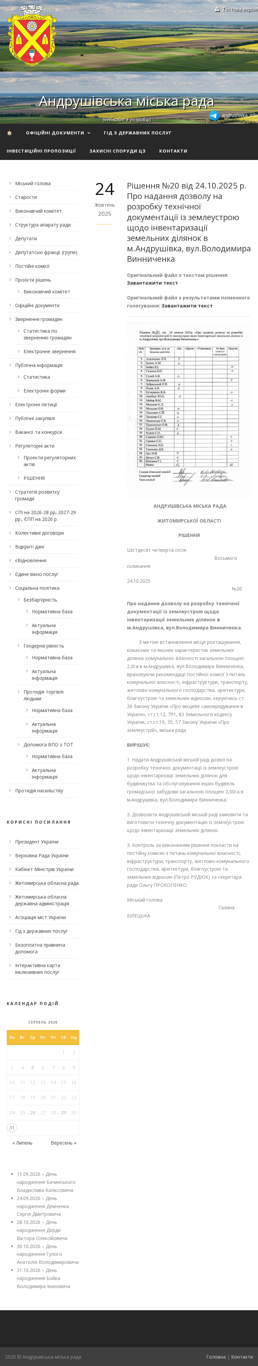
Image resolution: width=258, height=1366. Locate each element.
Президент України (36, 841)
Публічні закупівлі (35, 418)
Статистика (37, 377)
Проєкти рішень (33, 280)
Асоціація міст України (40, 917)
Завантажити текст (152, 283)
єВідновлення (30, 560)
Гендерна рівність (44, 646)
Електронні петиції (36, 404)
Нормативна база (52, 611)
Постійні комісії (32, 266)
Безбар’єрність (40, 599)
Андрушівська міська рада (126, 100)
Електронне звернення (50, 351)
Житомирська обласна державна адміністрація (42, 900)
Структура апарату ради (43, 224)
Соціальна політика (37, 588)
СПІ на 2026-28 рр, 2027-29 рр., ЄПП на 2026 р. (45, 515)
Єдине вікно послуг (36, 574)
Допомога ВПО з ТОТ (48, 744)
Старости (26, 197)
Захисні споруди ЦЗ (117, 151)
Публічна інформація (38, 365)
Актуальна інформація (44, 628)
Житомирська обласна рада (47, 883)
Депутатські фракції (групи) (46, 252)
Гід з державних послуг (138, 133)
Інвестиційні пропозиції (41, 151)
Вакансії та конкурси (38, 432)
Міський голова (33, 183)
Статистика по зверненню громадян (48, 334)
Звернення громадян (38, 319)
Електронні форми (45, 390)
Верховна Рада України (42, 855)
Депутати (26, 238)
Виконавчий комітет (38, 211)
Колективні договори (39, 533)
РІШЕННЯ (34, 478)
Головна (216, 1357)
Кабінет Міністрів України (44, 869)
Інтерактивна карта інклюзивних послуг (37, 968)
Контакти (173, 151)
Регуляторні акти (34, 446)
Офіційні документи (55, 133)
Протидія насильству (39, 790)
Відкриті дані (29, 546)
